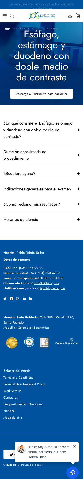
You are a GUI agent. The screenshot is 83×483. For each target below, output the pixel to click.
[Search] (14, 15)
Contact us (10, 397)
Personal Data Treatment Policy (24, 384)
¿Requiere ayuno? (19, 173)
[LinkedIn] (30, 298)
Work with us (12, 391)
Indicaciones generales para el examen (37, 189)
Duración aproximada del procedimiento (25, 155)
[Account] (69, 15)
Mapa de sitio (12, 417)
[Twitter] (5, 298)
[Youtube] (24, 298)
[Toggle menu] (4, 15)
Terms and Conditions (18, 377)
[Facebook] (11, 298)
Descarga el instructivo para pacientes (41, 93)
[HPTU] (41, 15)
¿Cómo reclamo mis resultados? (31, 204)
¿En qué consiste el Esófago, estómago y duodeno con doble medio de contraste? (38, 129)
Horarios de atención (21, 219)
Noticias (8, 410)
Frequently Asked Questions (22, 404)
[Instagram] (17, 298)
